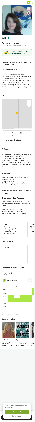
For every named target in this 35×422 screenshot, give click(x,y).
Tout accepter (17, 412)
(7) (10, 340)
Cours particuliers (7, 314)
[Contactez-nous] (31, 2)
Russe (7, 247)
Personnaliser (16, 416)
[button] (28, 8)
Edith (4, 38)
